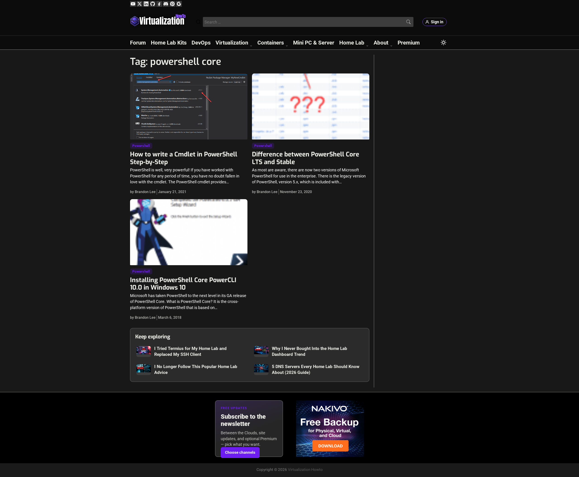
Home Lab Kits (169, 43)
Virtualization (232, 43)
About (381, 43)
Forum (138, 43)
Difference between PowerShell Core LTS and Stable (305, 158)
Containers (270, 43)
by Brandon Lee (143, 192)
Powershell (141, 146)
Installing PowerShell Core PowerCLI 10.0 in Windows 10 (183, 284)
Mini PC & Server (313, 43)
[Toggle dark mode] (443, 42)
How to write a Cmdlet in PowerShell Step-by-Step (183, 158)
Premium (409, 43)
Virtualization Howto (305, 469)
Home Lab (351, 43)
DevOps (201, 43)
